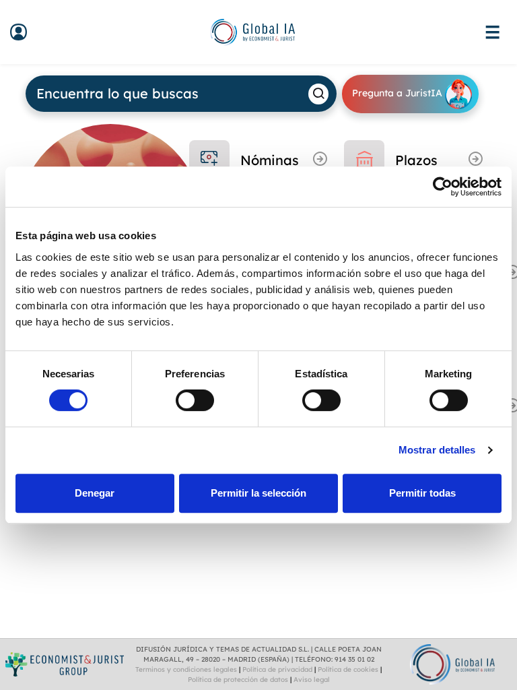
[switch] (195, 400)
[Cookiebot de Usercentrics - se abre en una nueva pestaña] (443, 187)
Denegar (94, 493)
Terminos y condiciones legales (186, 669)
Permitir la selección (258, 493)
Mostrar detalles (437, 450)
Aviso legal (312, 679)
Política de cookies (348, 669)
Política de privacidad (277, 669)
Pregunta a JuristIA (398, 93)
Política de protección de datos (238, 679)
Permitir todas (422, 493)
